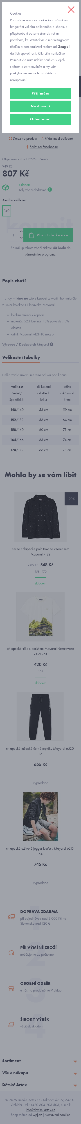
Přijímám (40, 93)
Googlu (63, 46)
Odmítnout (40, 119)
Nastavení (40, 106)
